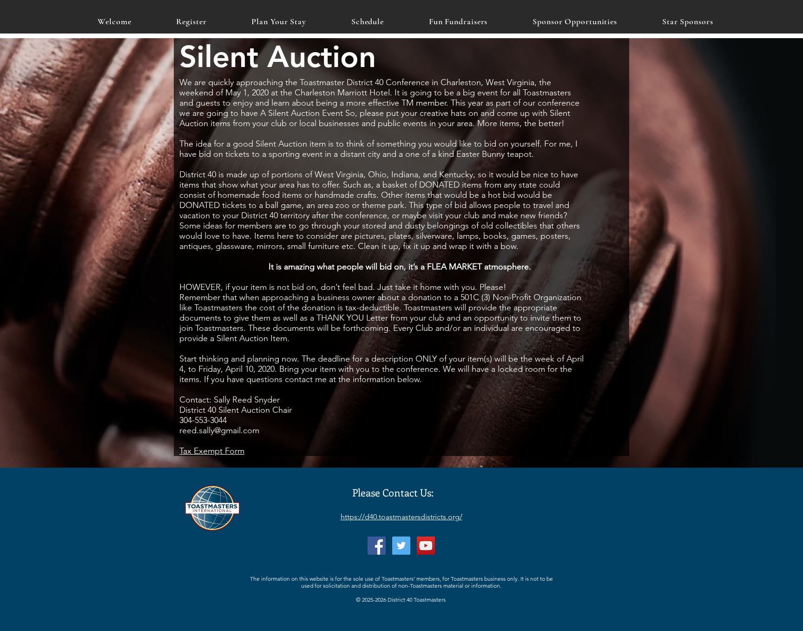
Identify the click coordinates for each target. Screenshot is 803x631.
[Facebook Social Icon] (377, 546)
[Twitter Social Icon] (401, 546)
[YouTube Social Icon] (426, 546)
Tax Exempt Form (211, 451)
